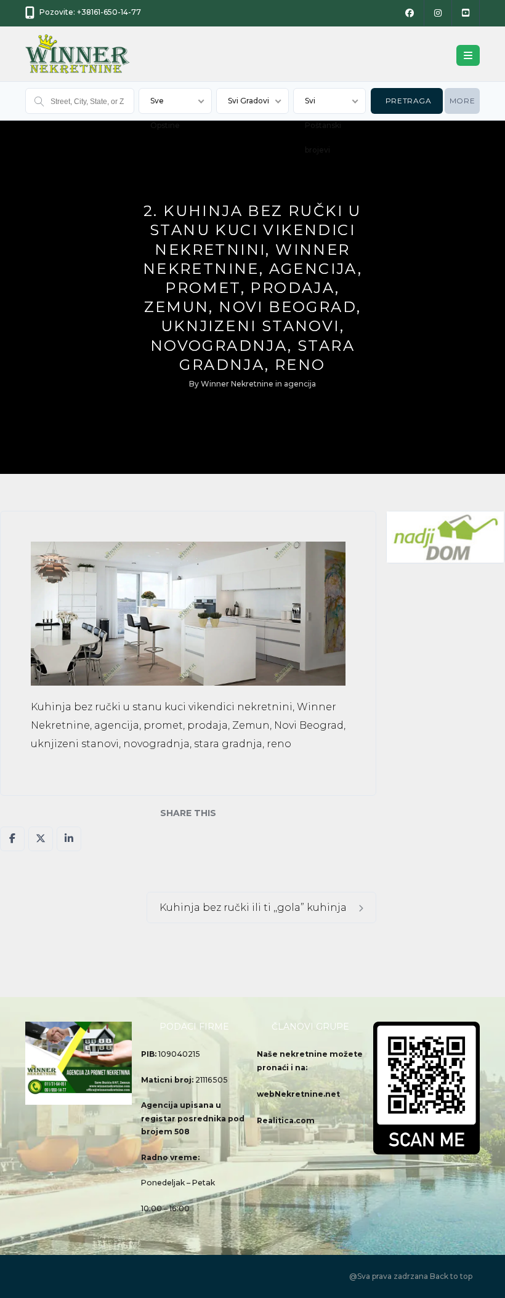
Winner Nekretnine (237, 383)
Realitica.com (286, 1120)
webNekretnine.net (298, 1094)
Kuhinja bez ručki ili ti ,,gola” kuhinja (254, 907)
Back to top (451, 1276)
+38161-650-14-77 (109, 12)
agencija (300, 383)
